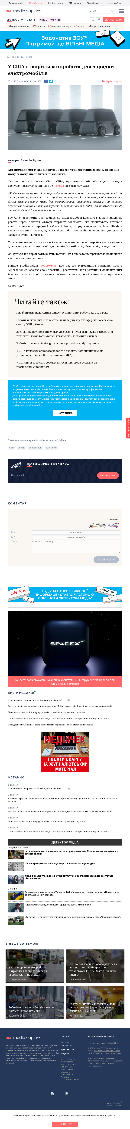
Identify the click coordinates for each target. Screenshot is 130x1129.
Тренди (15, 57)
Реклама (65, 1042)
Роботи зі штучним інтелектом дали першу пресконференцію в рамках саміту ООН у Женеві (64, 322)
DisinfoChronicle (94, 3)
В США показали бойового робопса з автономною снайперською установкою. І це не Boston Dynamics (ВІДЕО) (59, 353)
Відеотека (65, 1072)
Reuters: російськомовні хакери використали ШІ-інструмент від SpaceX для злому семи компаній (60, 706)
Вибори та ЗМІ (67, 1074)
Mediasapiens (67, 1062)
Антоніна (65, 1077)
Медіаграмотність (19, 26)
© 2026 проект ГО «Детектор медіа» (103, 1048)
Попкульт (80, 26)
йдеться (59, 185)
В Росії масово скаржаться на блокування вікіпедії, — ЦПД (39, 699)
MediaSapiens (35, 3)
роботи (21, 447)
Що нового (15, 19)
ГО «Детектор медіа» (70, 1080)
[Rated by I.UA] (58, 1094)
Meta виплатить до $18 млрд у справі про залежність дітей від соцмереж (47, 712)
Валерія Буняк (31, 160)
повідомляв (48, 265)
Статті (31, 19)
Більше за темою (22, 943)
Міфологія (39, 26)
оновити (114, 519)
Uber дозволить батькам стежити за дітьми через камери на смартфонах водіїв (50, 724)
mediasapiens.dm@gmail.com (107, 1051)
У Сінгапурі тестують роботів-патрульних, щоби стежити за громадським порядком (56, 365)
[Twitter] (51, 81)
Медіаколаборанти (100, 26)
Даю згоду (65, 1124)
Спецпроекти (50, 19)
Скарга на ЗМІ (114, 20)
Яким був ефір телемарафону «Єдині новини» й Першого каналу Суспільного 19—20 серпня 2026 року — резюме (63, 800)
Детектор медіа (16, 3)
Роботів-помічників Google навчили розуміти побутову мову (57, 343)
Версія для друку (114, 81)
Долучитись (65, 413)
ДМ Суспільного (55, 3)
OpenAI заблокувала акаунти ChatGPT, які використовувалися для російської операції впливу (58, 718)
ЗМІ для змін (75, 3)
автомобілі (51, 447)
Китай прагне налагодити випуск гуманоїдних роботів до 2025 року (62, 312)
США (11, 447)
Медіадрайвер (114, 3)
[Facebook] (46, 81)
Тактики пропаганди (60, 26)
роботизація (35, 447)
